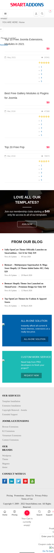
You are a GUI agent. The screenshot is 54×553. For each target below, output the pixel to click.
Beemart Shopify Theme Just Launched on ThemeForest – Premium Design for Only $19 (25, 285)
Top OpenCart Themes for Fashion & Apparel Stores (25, 300)
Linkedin (12, 481)
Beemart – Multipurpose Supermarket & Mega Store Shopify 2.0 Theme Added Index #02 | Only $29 (26, 268)
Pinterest (25, 481)
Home (4, 515)
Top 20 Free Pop (14, 147)
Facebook (5, 481)
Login (36, 13)
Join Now (27, 224)
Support (49, 515)
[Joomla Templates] (27, 4)
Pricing (14, 515)
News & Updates (10, 257)
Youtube (32, 481)
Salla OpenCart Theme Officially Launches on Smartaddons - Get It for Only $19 (25, 251)
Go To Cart (22, 512)
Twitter (19, 481)
